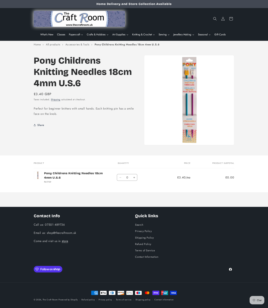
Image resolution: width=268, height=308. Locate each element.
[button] (215, 19)
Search (139, 224)
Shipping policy (143, 299)
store (65, 241)
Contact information (164, 299)
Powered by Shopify (68, 299)
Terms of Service (145, 250)
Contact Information (146, 256)
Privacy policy (105, 299)
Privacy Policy (143, 231)
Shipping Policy (144, 237)
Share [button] (40, 125)
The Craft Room (50, 299)
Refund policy (88, 299)
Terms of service (124, 299)
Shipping (55, 99)
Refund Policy (143, 244)
